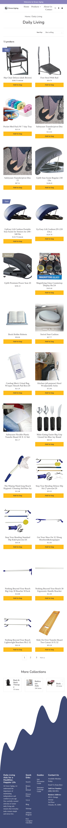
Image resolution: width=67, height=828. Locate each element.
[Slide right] (62, 681)
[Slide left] (62, 684)
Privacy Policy (28, 795)
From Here (58, 785)
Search (28, 782)
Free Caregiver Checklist (29, 821)
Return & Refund (28, 788)
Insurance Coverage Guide (40, 789)
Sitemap (28, 808)
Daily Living (37, 17)
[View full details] (17, 61)
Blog (27, 804)
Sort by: (40, 32)
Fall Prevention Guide (40, 781)
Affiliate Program (29, 814)
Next (41, 658)
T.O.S (28, 800)
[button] (55, 8)
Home (27, 17)
